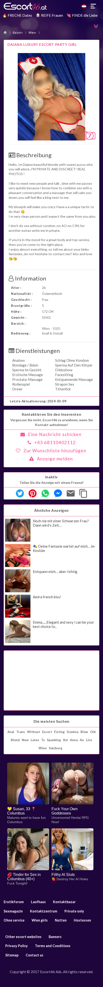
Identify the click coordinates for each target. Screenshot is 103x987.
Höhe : (16, 311)
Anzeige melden (55, 458)
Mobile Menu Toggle (93, 6)
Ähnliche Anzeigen (51, 510)
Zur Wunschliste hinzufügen (54, 450)
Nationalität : (22, 294)
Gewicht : (18, 317)
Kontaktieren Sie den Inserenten (51, 414)
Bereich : (18, 323)
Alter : (16, 288)
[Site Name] (51, 6)
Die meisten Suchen (51, 721)
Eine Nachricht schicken (54, 434)
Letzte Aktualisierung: (38, 401)
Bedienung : (20, 333)
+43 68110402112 (55, 442)
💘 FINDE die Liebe (82, 15)
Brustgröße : (21, 305)
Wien (32, 32)
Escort (18, 32)
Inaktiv (51, 477)
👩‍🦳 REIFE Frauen (49, 15)
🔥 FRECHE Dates (17, 15)
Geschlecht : (21, 300)
